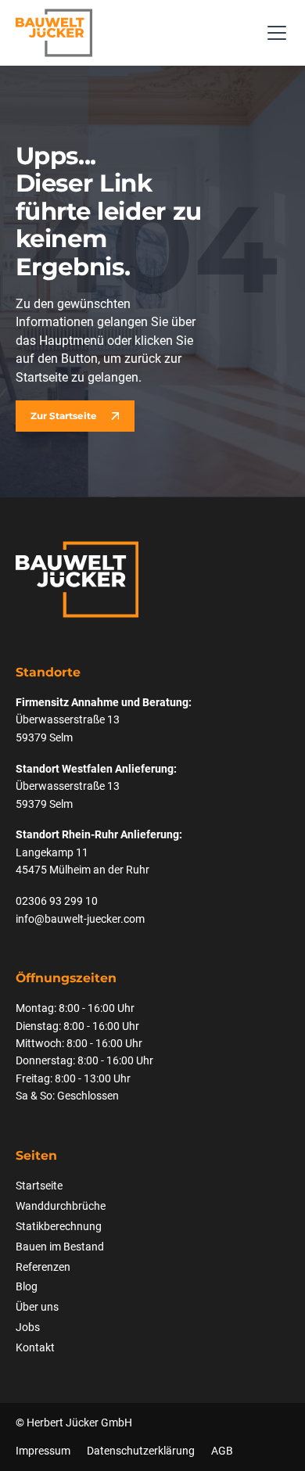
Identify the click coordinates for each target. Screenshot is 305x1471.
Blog (27, 1286)
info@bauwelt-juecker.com (80, 919)
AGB (222, 1450)
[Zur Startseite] (54, 33)
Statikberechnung (59, 1226)
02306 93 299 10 (57, 901)
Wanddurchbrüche (61, 1206)
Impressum (43, 1450)
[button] (274, 33)
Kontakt (35, 1347)
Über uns (37, 1307)
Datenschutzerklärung (141, 1450)
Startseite (39, 1185)
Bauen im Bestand (60, 1246)
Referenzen (43, 1267)
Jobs (28, 1327)
